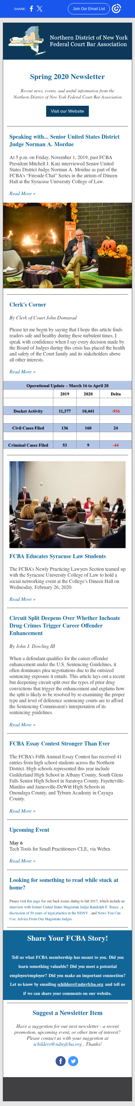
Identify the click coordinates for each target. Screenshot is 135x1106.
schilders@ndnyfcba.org (80, 984)
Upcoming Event (29, 829)
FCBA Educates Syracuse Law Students (57, 556)
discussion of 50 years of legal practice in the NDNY (48, 912)
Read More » (22, 193)
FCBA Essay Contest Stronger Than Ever (59, 743)
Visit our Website (67, 111)
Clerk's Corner (27, 304)
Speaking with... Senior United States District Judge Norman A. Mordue (64, 140)
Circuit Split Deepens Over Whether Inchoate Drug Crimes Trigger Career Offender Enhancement (64, 625)
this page (33, 900)
